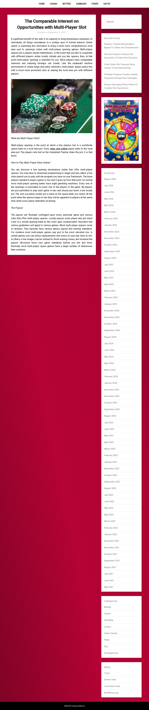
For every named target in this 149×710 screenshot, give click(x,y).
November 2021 (111, 547)
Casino (53, 4)
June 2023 (109, 429)
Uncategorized (111, 653)
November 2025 (111, 238)
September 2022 (112, 481)
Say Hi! (106, 4)
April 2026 (109, 205)
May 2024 (108, 356)
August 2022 (110, 488)
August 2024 (110, 337)
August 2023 (110, 416)
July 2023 (108, 422)
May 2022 (108, 508)
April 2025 (109, 284)
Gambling (81, 4)
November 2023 (111, 396)
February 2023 (111, 455)
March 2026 (109, 212)
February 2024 (111, 376)
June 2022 (109, 501)
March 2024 (109, 370)
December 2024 (111, 310)
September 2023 (112, 409)
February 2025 (111, 297)
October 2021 (110, 554)
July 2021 (108, 574)
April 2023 (109, 442)
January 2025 (110, 304)
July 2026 (108, 185)
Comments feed (112, 686)
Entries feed (110, 679)
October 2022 (110, 475)
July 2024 (108, 343)
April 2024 (109, 363)
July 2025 (108, 264)
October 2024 (110, 324)
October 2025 (110, 244)
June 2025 (109, 271)
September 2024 (112, 330)
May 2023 (108, 435)
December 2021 (111, 541)
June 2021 (109, 580)
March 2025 (109, 291)
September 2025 (112, 251)
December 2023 (111, 389)
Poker (95, 4)
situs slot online (58, 148)
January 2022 (110, 534)
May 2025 (108, 277)
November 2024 (111, 317)
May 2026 (108, 199)
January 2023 (110, 462)
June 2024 (109, 350)
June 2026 (109, 192)
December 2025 (111, 231)
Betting (67, 4)
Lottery (107, 626)
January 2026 (110, 225)
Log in (107, 673)
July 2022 (108, 495)
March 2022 (109, 521)
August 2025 (110, 258)
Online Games (110, 633)
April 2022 (109, 514)
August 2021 (110, 567)
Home (42, 4)
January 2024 (110, 383)
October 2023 (110, 402)
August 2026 (110, 179)
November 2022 (111, 468)
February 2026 (111, 218)
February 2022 (111, 528)
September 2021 (112, 560)
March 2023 (109, 449)
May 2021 (108, 587)
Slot (106, 646)
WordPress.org (111, 692)
